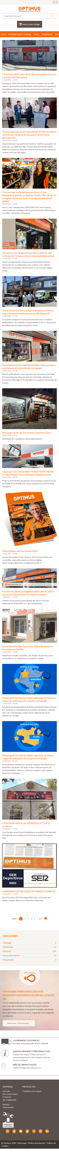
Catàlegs (29, 942)
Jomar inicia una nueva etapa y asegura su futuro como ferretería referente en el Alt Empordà (28, 312)
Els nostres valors (10, 1094)
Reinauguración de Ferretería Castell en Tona (26, 432)
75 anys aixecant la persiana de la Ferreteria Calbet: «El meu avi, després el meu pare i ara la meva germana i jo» (29, 134)
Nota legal (22, 1143)
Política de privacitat (36, 1143)
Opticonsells (8, 1107)
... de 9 (39, 919)
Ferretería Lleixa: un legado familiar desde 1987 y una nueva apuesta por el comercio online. (28, 593)
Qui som (6, 1091)
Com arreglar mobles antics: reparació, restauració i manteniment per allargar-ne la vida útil (28, 995)
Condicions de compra (31, 1091)
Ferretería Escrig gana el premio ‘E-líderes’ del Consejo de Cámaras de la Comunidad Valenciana (28, 254)
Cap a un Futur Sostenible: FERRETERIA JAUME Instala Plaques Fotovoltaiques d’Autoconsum (28, 473)
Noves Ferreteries (29, 955)
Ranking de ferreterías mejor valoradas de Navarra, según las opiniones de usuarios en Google (29, 699)
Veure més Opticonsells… (19, 1023)
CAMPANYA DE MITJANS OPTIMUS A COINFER (28, 891)
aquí (39, 1068)
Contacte (7, 1097)
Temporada (29, 959)
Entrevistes (29, 947)
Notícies (29, 951)
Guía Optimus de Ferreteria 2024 (19, 551)
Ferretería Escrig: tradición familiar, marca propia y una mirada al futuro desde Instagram (29, 367)
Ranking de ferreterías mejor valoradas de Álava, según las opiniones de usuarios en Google (28, 757)
